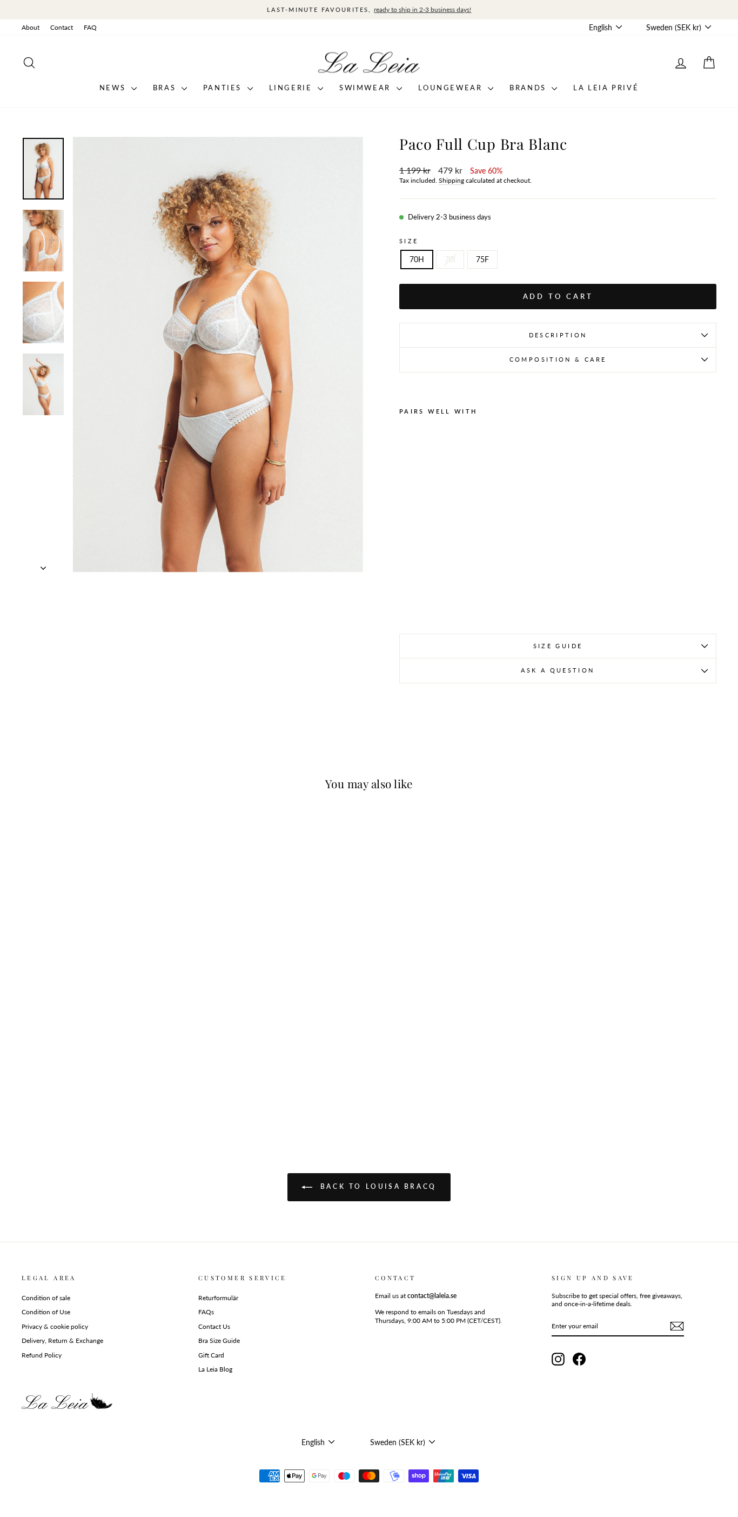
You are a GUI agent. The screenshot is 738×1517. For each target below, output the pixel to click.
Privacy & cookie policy (55, 1326)
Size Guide (558, 645)
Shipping (451, 180)
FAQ (90, 27)
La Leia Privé (606, 87)
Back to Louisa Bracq (377, 1186)
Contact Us (214, 1326)
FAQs (206, 1312)
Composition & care (557, 359)
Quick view (104, 1052)
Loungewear (452, 87)
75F (482, 259)
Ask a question (557, 670)
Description (558, 334)
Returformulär (218, 1298)
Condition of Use (46, 1312)
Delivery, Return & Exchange (62, 1340)
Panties (224, 87)
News (114, 87)
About (30, 27)
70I (450, 259)
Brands (529, 87)
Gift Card (211, 1355)
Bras (166, 87)
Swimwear (366, 87)
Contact (61, 27)
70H (417, 259)
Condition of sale (46, 1298)
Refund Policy (42, 1355)
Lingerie (292, 87)
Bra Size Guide (219, 1340)
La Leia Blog (215, 1369)
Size (408, 240)
